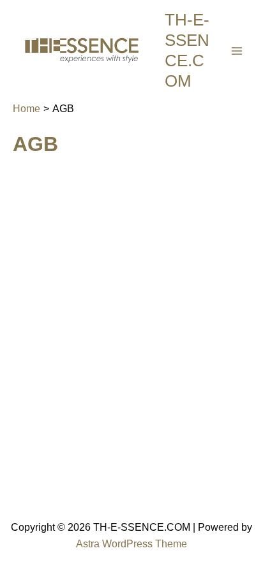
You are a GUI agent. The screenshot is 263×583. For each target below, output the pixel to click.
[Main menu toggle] (236, 51)
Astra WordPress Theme (131, 543)
